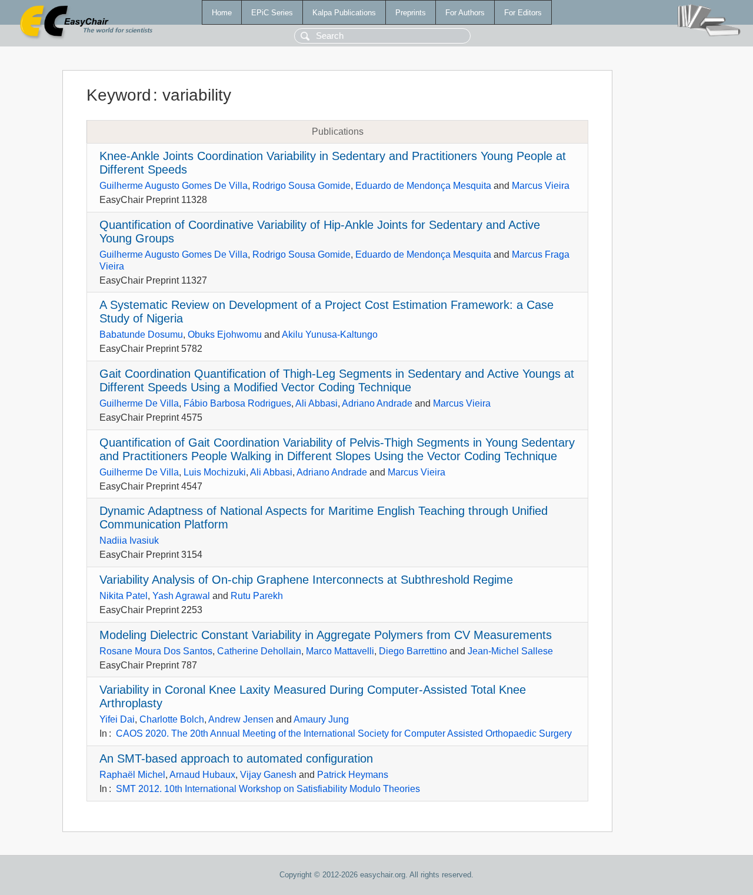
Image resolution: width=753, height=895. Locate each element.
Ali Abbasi (316, 403)
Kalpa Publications (344, 12)
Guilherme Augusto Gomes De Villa (173, 186)
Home (222, 12)
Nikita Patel (123, 596)
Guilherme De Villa (139, 403)
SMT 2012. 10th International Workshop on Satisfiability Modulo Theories (268, 789)
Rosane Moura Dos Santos (155, 651)
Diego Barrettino (413, 651)
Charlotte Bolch (171, 719)
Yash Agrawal (181, 596)
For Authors (465, 12)
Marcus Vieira (540, 186)
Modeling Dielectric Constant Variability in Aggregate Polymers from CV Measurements (325, 634)
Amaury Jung (321, 719)
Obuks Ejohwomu (225, 335)
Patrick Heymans (352, 775)
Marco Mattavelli (340, 651)
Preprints (410, 12)
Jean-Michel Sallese (510, 651)
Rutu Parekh (257, 596)
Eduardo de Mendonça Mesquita (423, 186)
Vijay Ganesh (268, 775)
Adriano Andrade (377, 403)
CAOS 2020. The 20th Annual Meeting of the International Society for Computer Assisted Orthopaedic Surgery (344, 733)
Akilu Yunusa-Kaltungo (330, 335)
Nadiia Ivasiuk (129, 540)
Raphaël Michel (132, 775)
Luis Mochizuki (215, 472)
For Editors (523, 12)
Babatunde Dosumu (141, 335)
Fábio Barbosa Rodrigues (237, 403)
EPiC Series (272, 12)
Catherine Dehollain (259, 651)
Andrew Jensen (241, 719)
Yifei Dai (117, 719)
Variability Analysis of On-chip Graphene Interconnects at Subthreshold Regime (306, 579)
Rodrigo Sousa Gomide (301, 186)
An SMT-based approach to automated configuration (236, 758)
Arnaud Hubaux (202, 775)
